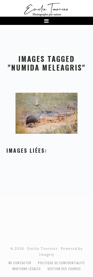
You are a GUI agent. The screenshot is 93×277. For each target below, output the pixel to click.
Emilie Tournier (46, 9)
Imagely (46, 255)
